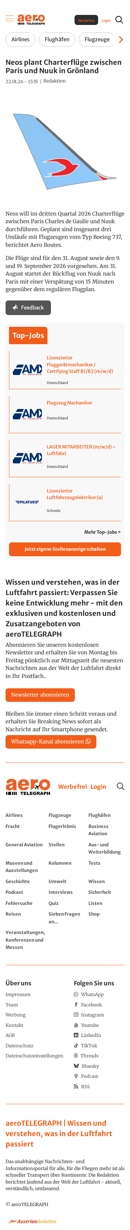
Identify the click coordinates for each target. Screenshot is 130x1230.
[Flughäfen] (106, 815)
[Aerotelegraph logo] (31, 19)
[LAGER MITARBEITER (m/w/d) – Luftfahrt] (65, 458)
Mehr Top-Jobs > (102, 532)
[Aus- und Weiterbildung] (106, 848)
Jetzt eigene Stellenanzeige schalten (65, 549)
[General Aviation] (25, 848)
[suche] (119, 20)
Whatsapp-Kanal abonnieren (47, 741)
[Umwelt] (67, 881)
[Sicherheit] (106, 892)
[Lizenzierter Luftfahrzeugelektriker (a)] (65, 502)
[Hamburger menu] (10, 20)
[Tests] (106, 866)
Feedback (32, 307)
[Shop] (106, 917)
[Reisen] (25, 917)
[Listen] (106, 903)
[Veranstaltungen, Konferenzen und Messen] (25, 939)
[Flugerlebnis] (67, 829)
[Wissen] (106, 881)
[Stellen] (67, 848)
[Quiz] (67, 903)
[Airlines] (25, 815)
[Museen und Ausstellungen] (25, 866)
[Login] (98, 787)
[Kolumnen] (67, 866)
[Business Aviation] (106, 829)
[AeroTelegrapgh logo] (28, 787)
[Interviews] (67, 892)
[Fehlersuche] (25, 903)
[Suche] (120, 786)
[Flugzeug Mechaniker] (65, 414)
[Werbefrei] (72, 787)
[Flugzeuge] (67, 815)
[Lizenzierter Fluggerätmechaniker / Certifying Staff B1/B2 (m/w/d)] (65, 370)
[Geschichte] (25, 881)
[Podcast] (25, 892)
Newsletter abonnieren (40, 694)
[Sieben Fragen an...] (67, 917)
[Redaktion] (54, 81)
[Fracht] (25, 829)
